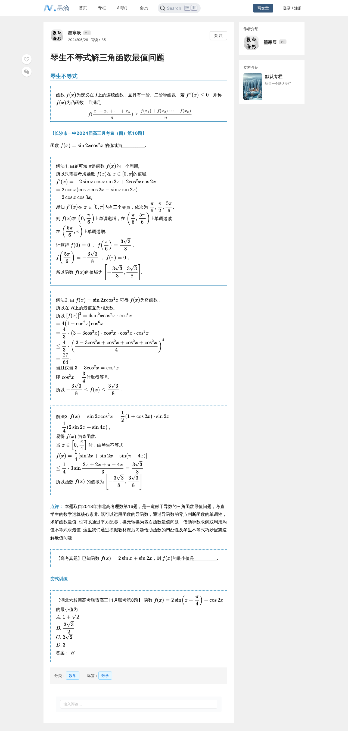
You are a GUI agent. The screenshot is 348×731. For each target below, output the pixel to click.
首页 (83, 7)
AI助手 (123, 7)
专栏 (102, 7)
